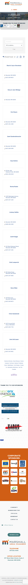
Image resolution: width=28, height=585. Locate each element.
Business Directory (8, 361)
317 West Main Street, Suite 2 (14, 558)
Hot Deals (12, 363)
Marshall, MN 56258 (14, 560)
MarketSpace (10, 365)
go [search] (14, 49)
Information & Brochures (13, 367)
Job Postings (17, 365)
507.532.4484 (14, 550)
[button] (3, 57)
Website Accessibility (19, 580)
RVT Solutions (18, 582)
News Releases (16, 361)
